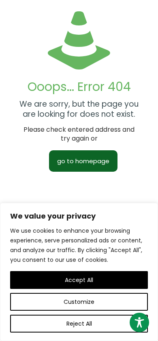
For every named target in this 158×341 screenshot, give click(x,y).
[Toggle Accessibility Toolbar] (139, 322)
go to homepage (83, 161)
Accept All (79, 280)
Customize (79, 302)
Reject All (79, 324)
